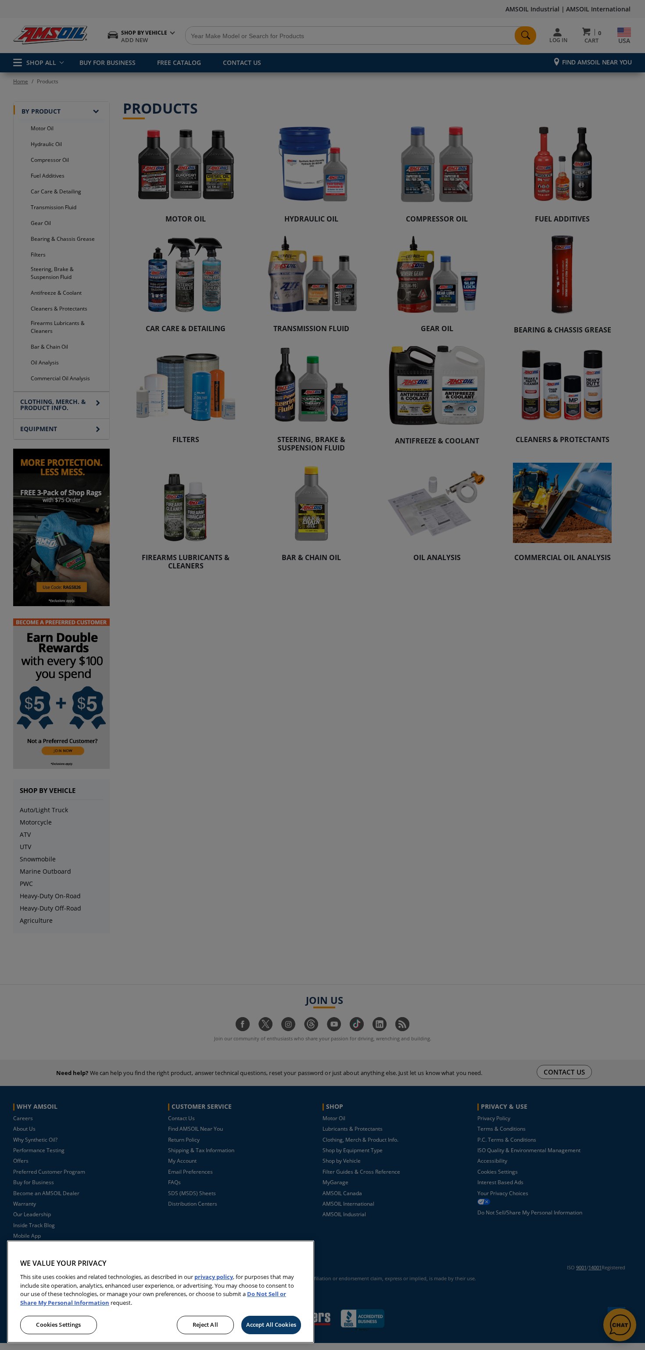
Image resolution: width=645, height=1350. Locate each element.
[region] (160, 1291)
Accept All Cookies (271, 1325)
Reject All (205, 1325)
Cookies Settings (58, 1325)
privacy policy (213, 1277)
